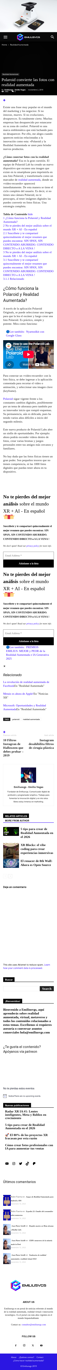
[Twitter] (20, 1164)
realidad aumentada (29, 179)
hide (30, 214)
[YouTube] (7, 1164)
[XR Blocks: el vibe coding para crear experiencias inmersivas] (11, 851)
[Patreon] (34, 1164)
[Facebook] (16, 1345)
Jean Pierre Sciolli (18, 1226)
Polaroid (8, 398)
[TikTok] (27, 1164)
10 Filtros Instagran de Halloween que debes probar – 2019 (13, 747)
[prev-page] (5, 876)
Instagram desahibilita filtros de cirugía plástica (41, 743)
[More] (28, 100)
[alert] (28, 1096)
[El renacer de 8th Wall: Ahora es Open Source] (11, 863)
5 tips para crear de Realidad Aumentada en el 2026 (37, 833)
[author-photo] (28, 782)
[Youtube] (41, 1345)
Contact (40, 1357)
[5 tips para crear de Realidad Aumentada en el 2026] (11, 831)
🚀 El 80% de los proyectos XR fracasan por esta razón (26, 1136)
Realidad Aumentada (19, 44)
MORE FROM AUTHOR (17, 820)
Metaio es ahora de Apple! (18, 693)
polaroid (15, 719)
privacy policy (32, 546)
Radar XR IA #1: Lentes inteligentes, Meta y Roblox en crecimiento (25, 1115)
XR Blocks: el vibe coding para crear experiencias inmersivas (37, 849)
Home (4, 44)
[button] (5, 37)
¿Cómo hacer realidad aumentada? (28, 1360)
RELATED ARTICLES (16, 816)
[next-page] (10, 876)
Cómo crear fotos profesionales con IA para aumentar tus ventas (29, 1146)
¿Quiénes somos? (26, 1357)
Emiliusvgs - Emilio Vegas (14, 89)
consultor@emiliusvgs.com (34, 1324)
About (13, 1357)
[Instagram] (14, 1164)
